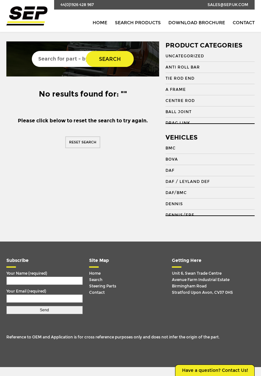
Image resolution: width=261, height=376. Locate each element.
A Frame (176, 89)
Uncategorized (185, 56)
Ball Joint (179, 112)
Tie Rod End (180, 78)
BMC (171, 148)
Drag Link (178, 123)
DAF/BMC (176, 193)
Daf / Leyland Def (188, 181)
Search (110, 59)
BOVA (172, 159)
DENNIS (174, 204)
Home (100, 22)
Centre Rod (180, 100)
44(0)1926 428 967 (77, 5)
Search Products (138, 22)
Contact (244, 22)
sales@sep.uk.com (228, 5)
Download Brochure (196, 22)
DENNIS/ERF (180, 215)
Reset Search (82, 142)
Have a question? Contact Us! (215, 370)
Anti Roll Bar (183, 67)
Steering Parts (102, 286)
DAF (170, 170)
